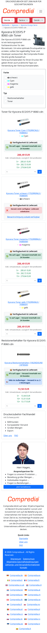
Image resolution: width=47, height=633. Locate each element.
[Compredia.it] (9, 580)
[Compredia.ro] (26, 618)
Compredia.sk (16, 619)
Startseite (6, 25)
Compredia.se (34, 599)
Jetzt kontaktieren (24, 487)
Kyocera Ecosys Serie (29, 25)
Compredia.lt (25, 628)
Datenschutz (29, 559)
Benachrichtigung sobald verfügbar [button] (23, 217)
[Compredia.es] (26, 575)
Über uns (7, 435)
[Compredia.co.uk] (7, 585)
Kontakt (23, 567)
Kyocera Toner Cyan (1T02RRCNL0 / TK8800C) (23, 131)
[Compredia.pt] (8, 609)
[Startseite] (23, 500)
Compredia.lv (34, 623)
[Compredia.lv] (26, 623)
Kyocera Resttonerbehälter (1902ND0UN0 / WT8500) (24, 363)
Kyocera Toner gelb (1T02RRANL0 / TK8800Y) (23, 303)
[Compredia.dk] (8, 599)
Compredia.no (33, 604)
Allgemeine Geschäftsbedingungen (23, 561)
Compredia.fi (16, 604)
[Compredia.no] (25, 604)
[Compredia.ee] (8, 623)
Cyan (12, 80)
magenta (14, 84)
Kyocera (15, 25)
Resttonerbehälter (15, 98)
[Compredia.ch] (26, 594)
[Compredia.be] (8, 589)
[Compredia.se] (26, 599)
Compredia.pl (34, 609)
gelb (12, 87)
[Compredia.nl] (27, 585)
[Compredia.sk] (8, 618)
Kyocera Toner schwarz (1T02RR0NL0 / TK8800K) (23, 194)
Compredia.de (16, 575)
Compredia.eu (16, 594)
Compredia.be (16, 590)
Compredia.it (16, 580)
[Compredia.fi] (8, 604)
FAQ (16, 435)
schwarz (13, 77)
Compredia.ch (34, 594)
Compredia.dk (16, 599)
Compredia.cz (16, 614)
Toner (10, 101)
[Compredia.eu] (8, 594)
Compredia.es (34, 575)
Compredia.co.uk (16, 585)
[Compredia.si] (26, 614)
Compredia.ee (16, 623)
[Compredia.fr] (25, 580)
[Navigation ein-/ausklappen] (40, 11)
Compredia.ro (34, 619)
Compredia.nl (35, 585)
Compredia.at (34, 590)
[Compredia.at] (26, 589)
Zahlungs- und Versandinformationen (22, 564)
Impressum (16, 559)
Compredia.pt (16, 609)
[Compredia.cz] (8, 614)
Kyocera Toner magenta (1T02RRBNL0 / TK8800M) (23, 240)
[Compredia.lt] (17, 628)
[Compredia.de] (8, 575)
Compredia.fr (33, 580)
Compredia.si (34, 614)
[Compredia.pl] (26, 609)
